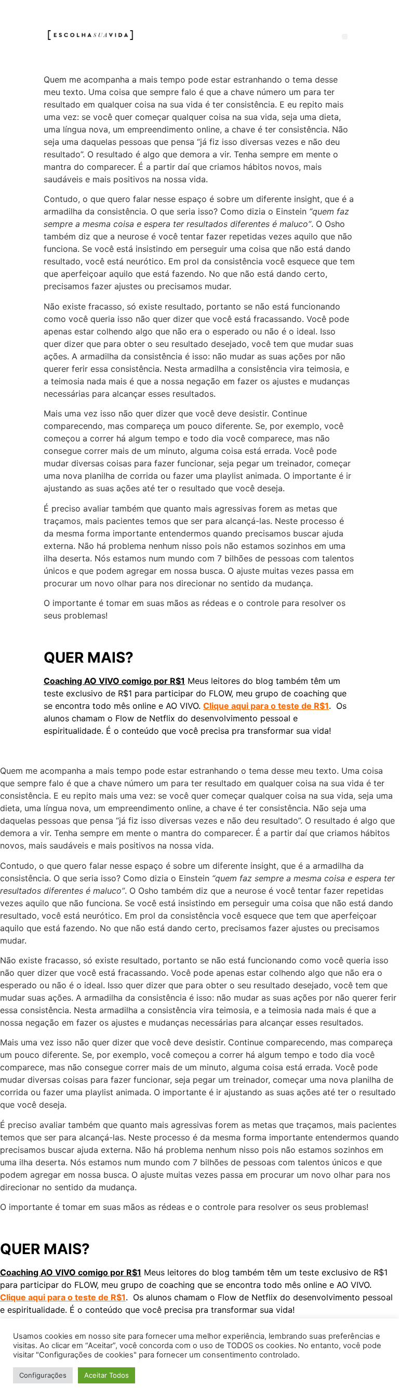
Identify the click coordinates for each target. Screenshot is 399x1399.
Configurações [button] (42, 1375)
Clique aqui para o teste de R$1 (266, 706)
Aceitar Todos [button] (106, 1375)
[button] (345, 36)
